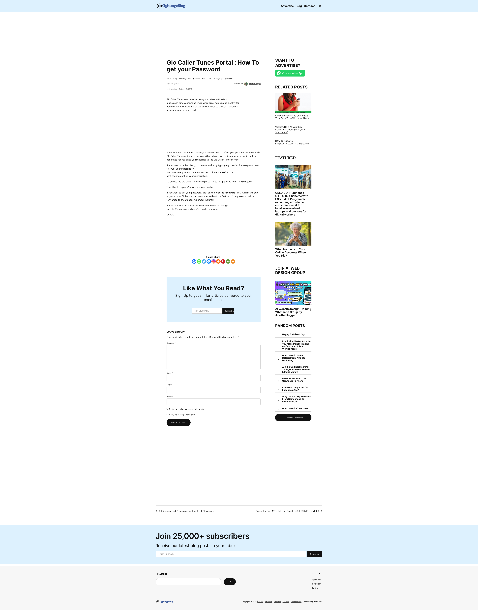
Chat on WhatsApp (292, 73)
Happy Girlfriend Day (293, 334)
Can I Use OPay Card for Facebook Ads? (295, 388)
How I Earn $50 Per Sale (295, 408)
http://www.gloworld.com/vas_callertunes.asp (194, 209)
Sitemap (286, 602)
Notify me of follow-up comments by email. (186, 409)
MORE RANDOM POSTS (293, 417)
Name (170, 373)
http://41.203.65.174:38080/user (235, 181)
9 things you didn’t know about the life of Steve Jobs (186, 511)
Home (169, 78)
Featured (277, 602)
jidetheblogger (255, 84)
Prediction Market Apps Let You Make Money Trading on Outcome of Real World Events (296, 345)
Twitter (315, 588)
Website (170, 397)
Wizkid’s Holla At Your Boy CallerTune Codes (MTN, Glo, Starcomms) (290, 130)
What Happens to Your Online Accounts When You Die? (290, 252)
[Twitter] (204, 261)
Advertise (268, 602)
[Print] (218, 261)
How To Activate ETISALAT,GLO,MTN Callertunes (292, 142)
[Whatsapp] (199, 261)
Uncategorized (185, 78)
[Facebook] (194, 261)
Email (169, 385)
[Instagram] (213, 261)
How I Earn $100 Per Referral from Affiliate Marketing (293, 358)
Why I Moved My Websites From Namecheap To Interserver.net (296, 399)
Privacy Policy (296, 602)
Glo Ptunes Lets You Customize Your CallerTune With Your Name (292, 117)
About (260, 602)
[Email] (228, 261)
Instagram (316, 584)
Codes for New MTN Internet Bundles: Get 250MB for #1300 (287, 511)
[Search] (230, 581)
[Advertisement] (239, 33)
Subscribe (229, 311)
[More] (233, 261)
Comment (171, 343)
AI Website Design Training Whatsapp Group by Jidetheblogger (293, 312)
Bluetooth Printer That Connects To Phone (294, 379)
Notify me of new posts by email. (182, 415)
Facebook (316, 579)
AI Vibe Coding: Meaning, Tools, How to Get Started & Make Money (296, 369)
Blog (175, 78)
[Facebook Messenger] (209, 261)
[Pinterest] (223, 261)
